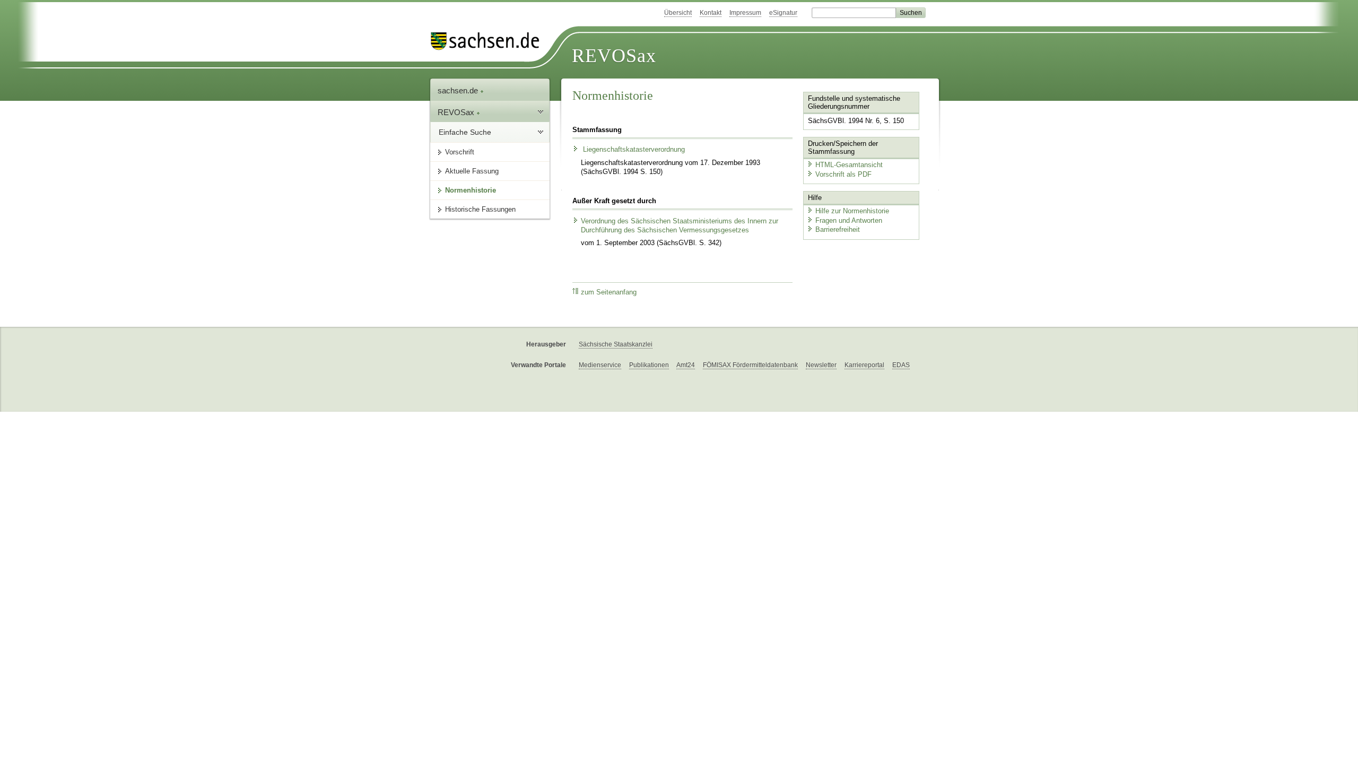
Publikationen (649, 365)
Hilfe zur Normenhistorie (852, 211)
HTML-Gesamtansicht (849, 165)
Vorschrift (459, 152)
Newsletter (821, 365)
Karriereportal (864, 365)
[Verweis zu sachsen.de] (489, 41)
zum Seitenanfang (609, 292)
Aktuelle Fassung (472, 171)
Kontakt (710, 12)
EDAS (901, 365)
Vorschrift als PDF (843, 174)
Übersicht (678, 12)
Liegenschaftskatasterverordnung (633, 149)
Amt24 (685, 365)
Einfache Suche (465, 132)
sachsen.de (459, 90)
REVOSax (614, 55)
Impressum (745, 12)
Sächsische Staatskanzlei (615, 344)
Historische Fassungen (480, 209)
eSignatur (783, 12)
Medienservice (600, 365)
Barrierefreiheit (837, 229)
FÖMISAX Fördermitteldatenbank (750, 365)
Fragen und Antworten (848, 220)
